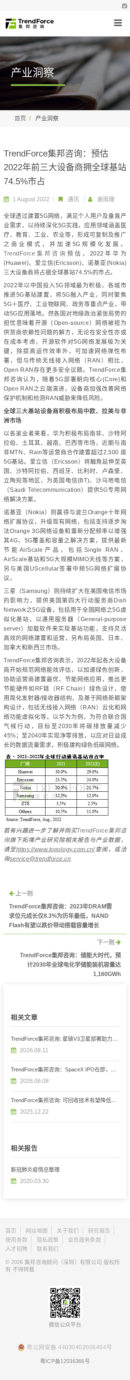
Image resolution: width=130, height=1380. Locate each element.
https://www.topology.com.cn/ (55, 849)
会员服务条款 (84, 1240)
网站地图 (37, 1231)
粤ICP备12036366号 (65, 1361)
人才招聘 (16, 1249)
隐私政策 (48, 1240)
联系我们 (48, 1249)
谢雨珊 (105, 199)
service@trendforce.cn (40, 859)
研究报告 (99, 1231)
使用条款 (16, 1240)
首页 (20, 118)
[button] (124, 5)
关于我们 (68, 1231)
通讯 (73, 199)
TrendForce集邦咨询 (35, 253)
